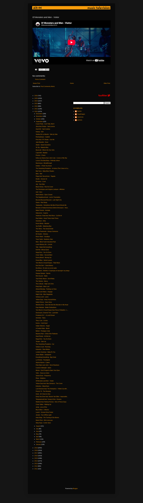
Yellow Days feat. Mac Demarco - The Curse (49, 383)
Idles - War (39, 173)
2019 (36, 448)
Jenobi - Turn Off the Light (43, 415)
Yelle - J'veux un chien (42, 373)
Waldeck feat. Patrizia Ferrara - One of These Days (51, 402)
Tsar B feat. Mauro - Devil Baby (45, 278)
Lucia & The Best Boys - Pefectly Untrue (48, 160)
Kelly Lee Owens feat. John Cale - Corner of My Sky (51, 158)
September (39, 121)
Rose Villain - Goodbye (43, 236)
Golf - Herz (39, 192)
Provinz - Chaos (40, 155)
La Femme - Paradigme (43, 360)
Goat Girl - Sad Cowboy (43, 129)
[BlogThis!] (42, 70)
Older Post (107, 83)
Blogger (75, 488)
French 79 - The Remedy (43, 391)
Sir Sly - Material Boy (42, 147)
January (38, 444)
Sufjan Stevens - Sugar (43, 326)
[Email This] (40, 70)
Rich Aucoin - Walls (41, 276)
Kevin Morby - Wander (42, 223)
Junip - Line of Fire (41, 407)
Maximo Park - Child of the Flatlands (47, 333)
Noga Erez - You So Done (43, 252)
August (38, 426)
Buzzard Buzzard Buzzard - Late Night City (49, 200)
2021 (36, 109)
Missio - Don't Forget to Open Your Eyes (48, 370)
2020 (36, 111)
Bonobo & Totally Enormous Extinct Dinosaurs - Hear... (52, 208)
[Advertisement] (73, 479)
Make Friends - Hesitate (43, 210)
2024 (36, 101)
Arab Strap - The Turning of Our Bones (47, 417)
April (37, 436)
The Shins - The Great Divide (44, 229)
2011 (36, 469)
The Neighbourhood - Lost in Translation (48, 197)
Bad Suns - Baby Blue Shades (45, 171)
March (38, 439)
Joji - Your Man (40, 184)
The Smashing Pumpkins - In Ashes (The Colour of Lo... (52, 168)
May (37, 434)
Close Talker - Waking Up (43, 404)
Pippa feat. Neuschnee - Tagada (45, 176)
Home (72, 83)
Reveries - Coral (41, 181)
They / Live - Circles (42, 320)
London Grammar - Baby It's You (45, 352)
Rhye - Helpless (40, 378)
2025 (36, 98)
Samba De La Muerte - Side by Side (47, 134)
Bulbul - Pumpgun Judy (43, 331)
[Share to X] (44, 70)
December (39, 113)
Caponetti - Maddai (41, 153)
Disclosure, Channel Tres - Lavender (47, 313)
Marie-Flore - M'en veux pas (44, 420)
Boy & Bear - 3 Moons (42, 409)
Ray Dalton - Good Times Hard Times (47, 218)
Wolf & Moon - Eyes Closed (44, 194)
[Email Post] (36, 69)
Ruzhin (79, 111)
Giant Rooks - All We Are (43, 336)
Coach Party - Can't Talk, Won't (45, 124)
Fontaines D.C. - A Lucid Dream (45, 315)
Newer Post (36, 83)
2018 (36, 450)
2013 (36, 463)
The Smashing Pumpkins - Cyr (45, 344)
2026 (36, 95)
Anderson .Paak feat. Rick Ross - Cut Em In (49, 215)
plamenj (79, 120)
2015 (36, 458)
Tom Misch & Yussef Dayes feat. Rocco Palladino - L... (52, 310)
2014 (36, 461)
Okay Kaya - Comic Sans (43, 423)
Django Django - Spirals (43, 273)
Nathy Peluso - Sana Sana (44, 302)
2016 (36, 455)
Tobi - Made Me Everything (44, 247)
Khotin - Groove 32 (41, 179)
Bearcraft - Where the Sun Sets (45, 150)
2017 (36, 453)
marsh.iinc (80, 117)
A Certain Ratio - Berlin (43, 328)
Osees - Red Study (41, 202)
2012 (36, 466)
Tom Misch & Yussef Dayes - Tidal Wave (48, 263)
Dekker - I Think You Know (44, 166)
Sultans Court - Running (43, 347)
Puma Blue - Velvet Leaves (44, 260)
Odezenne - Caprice (42, 213)
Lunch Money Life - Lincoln (44, 244)
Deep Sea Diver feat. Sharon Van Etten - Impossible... (52, 396)
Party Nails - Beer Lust (42, 286)
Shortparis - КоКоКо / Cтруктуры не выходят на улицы (52, 270)
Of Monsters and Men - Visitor (45, 381)
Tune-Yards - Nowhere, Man (44, 239)
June (37, 431)
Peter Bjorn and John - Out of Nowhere (47, 365)
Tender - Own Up (41, 341)
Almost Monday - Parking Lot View (46, 289)
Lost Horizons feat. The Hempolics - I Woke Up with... (52, 389)
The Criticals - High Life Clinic (45, 284)
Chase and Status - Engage (44, 292)
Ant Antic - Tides (40, 318)
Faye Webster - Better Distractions (46, 307)
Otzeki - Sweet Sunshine (43, 145)
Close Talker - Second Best (44, 255)
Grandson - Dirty (41, 221)
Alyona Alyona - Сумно (43, 362)
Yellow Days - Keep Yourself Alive (46, 299)
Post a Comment (40, 79)
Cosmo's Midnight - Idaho (43, 368)
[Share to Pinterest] (48, 70)
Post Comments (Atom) (48, 86)
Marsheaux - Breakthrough (44, 163)
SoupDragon (81, 114)
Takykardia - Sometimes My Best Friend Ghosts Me (51, 205)
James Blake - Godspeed (43, 354)
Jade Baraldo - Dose (42, 142)
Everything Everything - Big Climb (46, 357)
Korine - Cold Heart (41, 323)
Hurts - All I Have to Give (43, 394)
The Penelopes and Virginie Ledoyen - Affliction (50, 189)
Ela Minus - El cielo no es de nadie (46, 268)
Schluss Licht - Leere (42, 297)
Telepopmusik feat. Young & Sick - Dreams (48, 399)
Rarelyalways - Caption (43, 137)
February (39, 442)
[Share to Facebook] (46, 70)
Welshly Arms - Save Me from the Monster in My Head (52, 305)
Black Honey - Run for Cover (44, 187)
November (39, 116)
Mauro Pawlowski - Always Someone (47, 231)
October (38, 119)
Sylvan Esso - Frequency (43, 375)
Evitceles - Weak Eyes (42, 386)
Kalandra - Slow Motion (43, 349)
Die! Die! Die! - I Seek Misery (44, 265)
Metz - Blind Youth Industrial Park (46, 242)
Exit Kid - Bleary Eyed (42, 249)
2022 (36, 106)
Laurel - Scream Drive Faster (44, 412)
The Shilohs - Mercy (42, 281)
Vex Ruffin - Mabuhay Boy (43, 226)
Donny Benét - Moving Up (43, 257)
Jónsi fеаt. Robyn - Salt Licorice (45, 126)
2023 (36, 103)
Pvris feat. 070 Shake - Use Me (45, 139)
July (37, 429)
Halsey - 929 (39, 132)
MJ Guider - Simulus (42, 234)
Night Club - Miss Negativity (44, 294)
